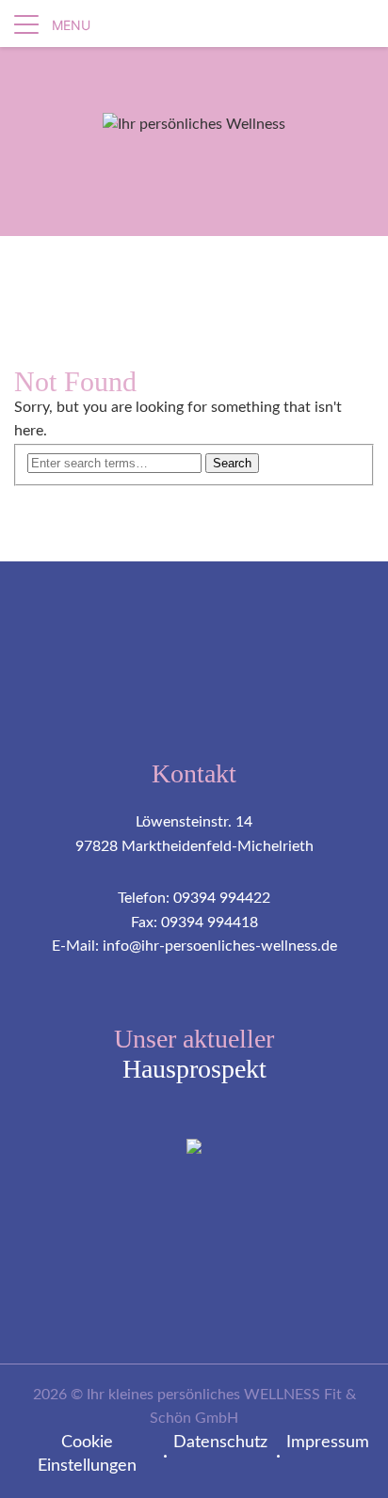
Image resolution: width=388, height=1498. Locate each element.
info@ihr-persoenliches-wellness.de (220, 946)
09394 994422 (221, 898)
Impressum (327, 1442)
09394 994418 (209, 922)
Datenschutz (220, 1442)
